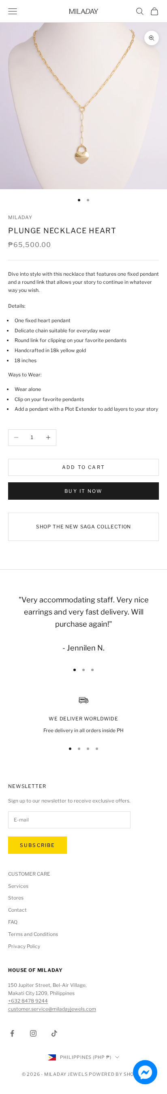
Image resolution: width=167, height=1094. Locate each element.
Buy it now (83, 491)
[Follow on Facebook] (12, 1033)
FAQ (12, 922)
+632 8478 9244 (28, 1001)
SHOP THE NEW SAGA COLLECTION (83, 527)
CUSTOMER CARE (29, 874)
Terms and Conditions (33, 934)
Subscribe (37, 845)
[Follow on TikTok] (54, 1033)
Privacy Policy (24, 946)
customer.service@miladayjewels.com (52, 1009)
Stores (16, 898)
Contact (17, 910)
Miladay (20, 217)
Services (18, 886)
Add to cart (83, 467)
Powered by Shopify (117, 1074)
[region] (83, 714)
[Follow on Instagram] (33, 1033)
